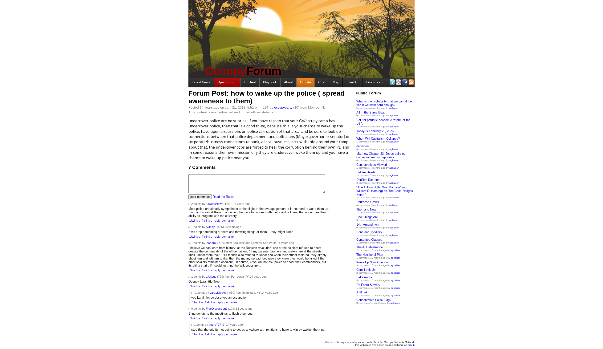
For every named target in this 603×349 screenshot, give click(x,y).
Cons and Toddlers (369, 232)
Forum (243, 71)
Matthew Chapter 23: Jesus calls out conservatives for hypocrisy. (381, 155)
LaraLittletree (218, 292)
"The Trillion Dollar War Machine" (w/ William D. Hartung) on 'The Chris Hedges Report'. (384, 191)
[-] (189, 204)
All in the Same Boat (370, 112)
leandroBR (213, 242)
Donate (305, 82)
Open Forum (226, 82)
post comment (200, 197)
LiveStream (374, 82)
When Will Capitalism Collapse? (378, 138)
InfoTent (250, 82)
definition (362, 146)
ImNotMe (394, 197)
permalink (228, 220)
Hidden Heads (365, 172)
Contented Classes (369, 239)
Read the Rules (223, 197)
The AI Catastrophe (369, 247)
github (411, 345)
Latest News (201, 82)
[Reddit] (398, 82)
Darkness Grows (367, 202)
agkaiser (394, 108)
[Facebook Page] (404, 82)
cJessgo (211, 276)
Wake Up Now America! (372, 262)
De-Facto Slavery (368, 285)
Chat (321, 82)
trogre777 (215, 324)
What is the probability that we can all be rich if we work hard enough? (384, 103)
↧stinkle (207, 220)
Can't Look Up (365, 270)
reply (217, 220)
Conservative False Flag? (373, 300)
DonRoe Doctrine (367, 180)
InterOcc (352, 82)
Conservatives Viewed (371, 164)
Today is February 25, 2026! (375, 131)
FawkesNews (214, 203)
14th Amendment (367, 224)
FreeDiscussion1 (217, 308)
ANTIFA (361, 292)
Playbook (270, 82)
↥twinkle (194, 220)
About (288, 82)
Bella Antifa (364, 277)
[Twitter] (392, 82)
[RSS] (411, 82)
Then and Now (366, 209)
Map (336, 82)
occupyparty (283, 107)
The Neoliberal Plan (369, 254)
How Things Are (367, 217)
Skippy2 (211, 226)
